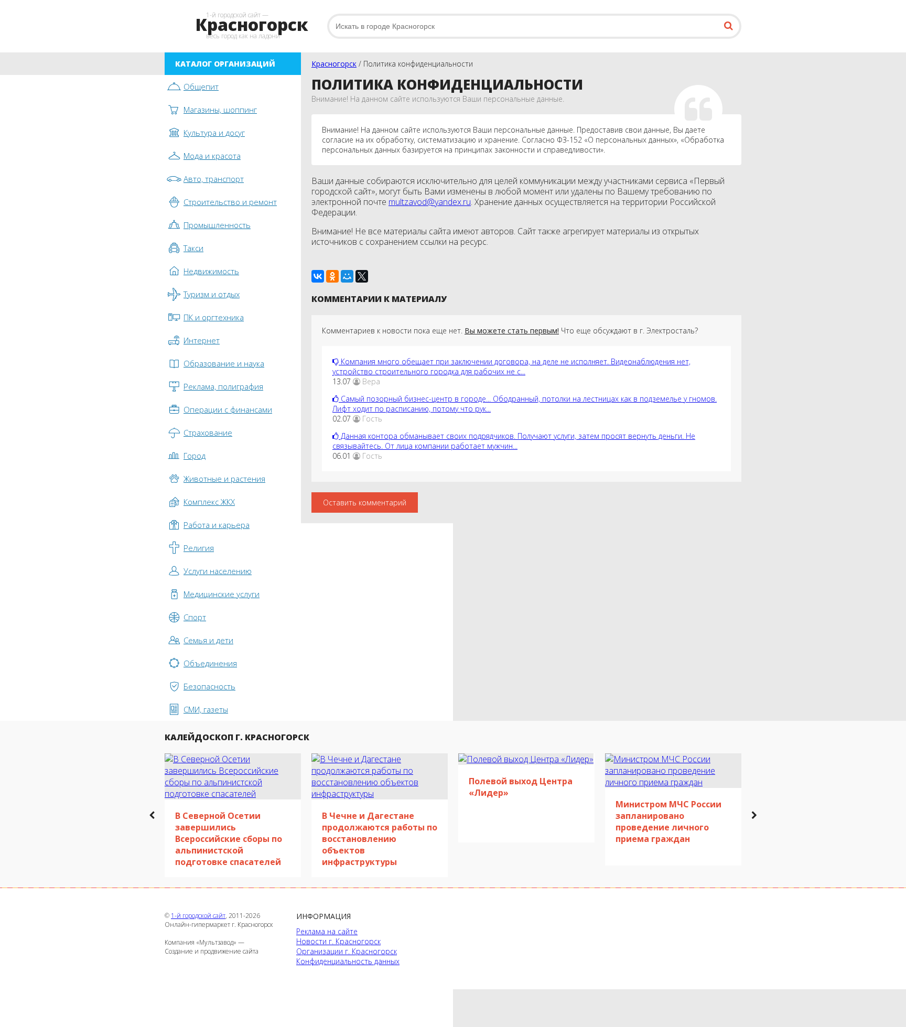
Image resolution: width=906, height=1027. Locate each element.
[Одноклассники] (332, 276)
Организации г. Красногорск (346, 951)
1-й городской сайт (198, 915)
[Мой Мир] (347, 276)
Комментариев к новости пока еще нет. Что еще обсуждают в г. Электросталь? (510, 331)
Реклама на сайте (327, 931)
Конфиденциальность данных (348, 961)
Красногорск (334, 64)
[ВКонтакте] (317, 276)
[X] (361, 276)
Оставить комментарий (364, 502)
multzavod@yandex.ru (430, 202)
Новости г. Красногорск (338, 941)
